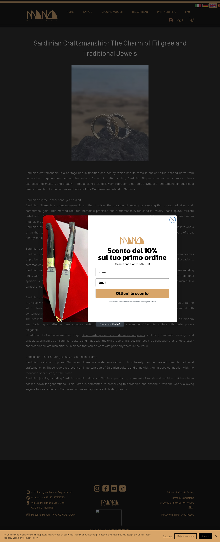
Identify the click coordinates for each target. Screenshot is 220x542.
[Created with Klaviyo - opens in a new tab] (110, 324)
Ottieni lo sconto (132, 293)
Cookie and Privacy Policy (25, 537)
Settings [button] (167, 536)
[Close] (216, 536)
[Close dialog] (173, 220)
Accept (205, 536)
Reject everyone (185, 536)
